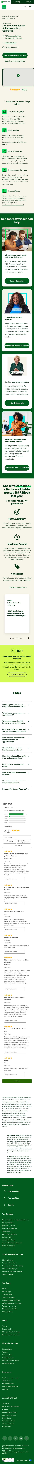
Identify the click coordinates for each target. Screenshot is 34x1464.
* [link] (25, 123)
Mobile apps (6, 1291)
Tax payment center (9, 1306)
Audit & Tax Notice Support (12, 1243)
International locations (10, 1386)
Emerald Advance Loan (10, 1360)
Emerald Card (7, 1355)
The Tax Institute (8, 1424)
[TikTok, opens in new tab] (4, 1438)
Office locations (8, 1384)
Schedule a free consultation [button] (17, 345)
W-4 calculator (7, 1312)
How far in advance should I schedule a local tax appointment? (13, 739)
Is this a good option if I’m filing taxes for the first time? (13, 706)
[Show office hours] (17, 47)
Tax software (6, 1231)
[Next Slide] (28, 638)
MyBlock (5, 1289)
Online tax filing (8, 1223)
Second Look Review (9, 1234)
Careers (5, 1409)
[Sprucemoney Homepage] (28, 2)
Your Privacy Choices (22, 1460)
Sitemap (5, 1389)
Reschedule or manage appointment (15, 1220)
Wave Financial (7, 1274)
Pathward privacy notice (11, 1335)
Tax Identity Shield (8, 1240)
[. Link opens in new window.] (8, 1460)
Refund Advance (8, 1363)
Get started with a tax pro (15, 55)
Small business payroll (10, 1268)
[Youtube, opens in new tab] (21, 1438)
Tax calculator (7, 1294)
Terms (4, 1326)
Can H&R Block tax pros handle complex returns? (12, 749)
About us (5, 1404)
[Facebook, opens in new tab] (10, 1438)
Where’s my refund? (9, 1309)
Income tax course (9, 1415)
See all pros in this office (15, 61)
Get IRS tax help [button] (17, 403)
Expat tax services (8, 1246)
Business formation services (12, 1271)
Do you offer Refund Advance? (14, 789)
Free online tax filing (9, 1228)
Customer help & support (11, 1378)
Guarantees (6, 1426)
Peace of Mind (7, 1237)
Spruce (4, 1352)
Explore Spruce (17, 674)
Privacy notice (7, 1329)
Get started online (17, 281)
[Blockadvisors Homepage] (17, 2)
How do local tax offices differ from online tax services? (14, 757)
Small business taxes (9, 1263)
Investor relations (8, 1421)
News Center (7, 1418)
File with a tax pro (8, 1225)
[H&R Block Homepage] (5, 2)
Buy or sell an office (9, 1412)
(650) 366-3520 (10, 43)
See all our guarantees (17, 587)
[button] (25, 7)
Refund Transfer (8, 1358)
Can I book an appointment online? (13, 765)
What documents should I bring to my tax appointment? (14, 722)
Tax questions (7, 1381)
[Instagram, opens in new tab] (15, 1438)
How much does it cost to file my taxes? (14, 773)
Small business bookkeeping (12, 1266)
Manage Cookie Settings (11, 1332)
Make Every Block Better (10, 1406)
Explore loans (7, 1349)
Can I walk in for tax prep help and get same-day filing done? (14, 730)
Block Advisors (7, 1260)
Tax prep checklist (8, 1297)
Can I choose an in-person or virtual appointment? (13, 782)
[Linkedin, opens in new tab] (26, 1438)
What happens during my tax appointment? (13, 714)
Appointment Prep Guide (11, 1300)
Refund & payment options (12, 1303)
